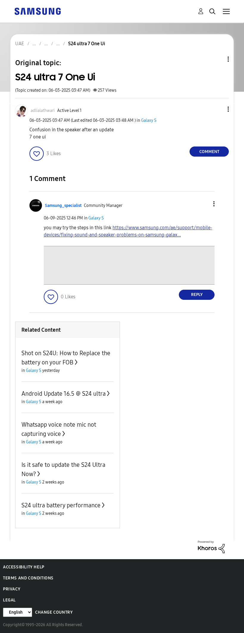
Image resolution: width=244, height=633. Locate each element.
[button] (218, 109)
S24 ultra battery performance (61, 505)
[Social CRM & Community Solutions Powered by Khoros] (211, 546)
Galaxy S (149, 120)
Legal (9, 600)
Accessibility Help (23, 567)
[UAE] (37, 11)
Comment (209, 151)
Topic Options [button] (218, 59)
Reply (197, 294)
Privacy (11, 589)
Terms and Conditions (28, 578)
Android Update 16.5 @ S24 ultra (63, 393)
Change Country (54, 612)
